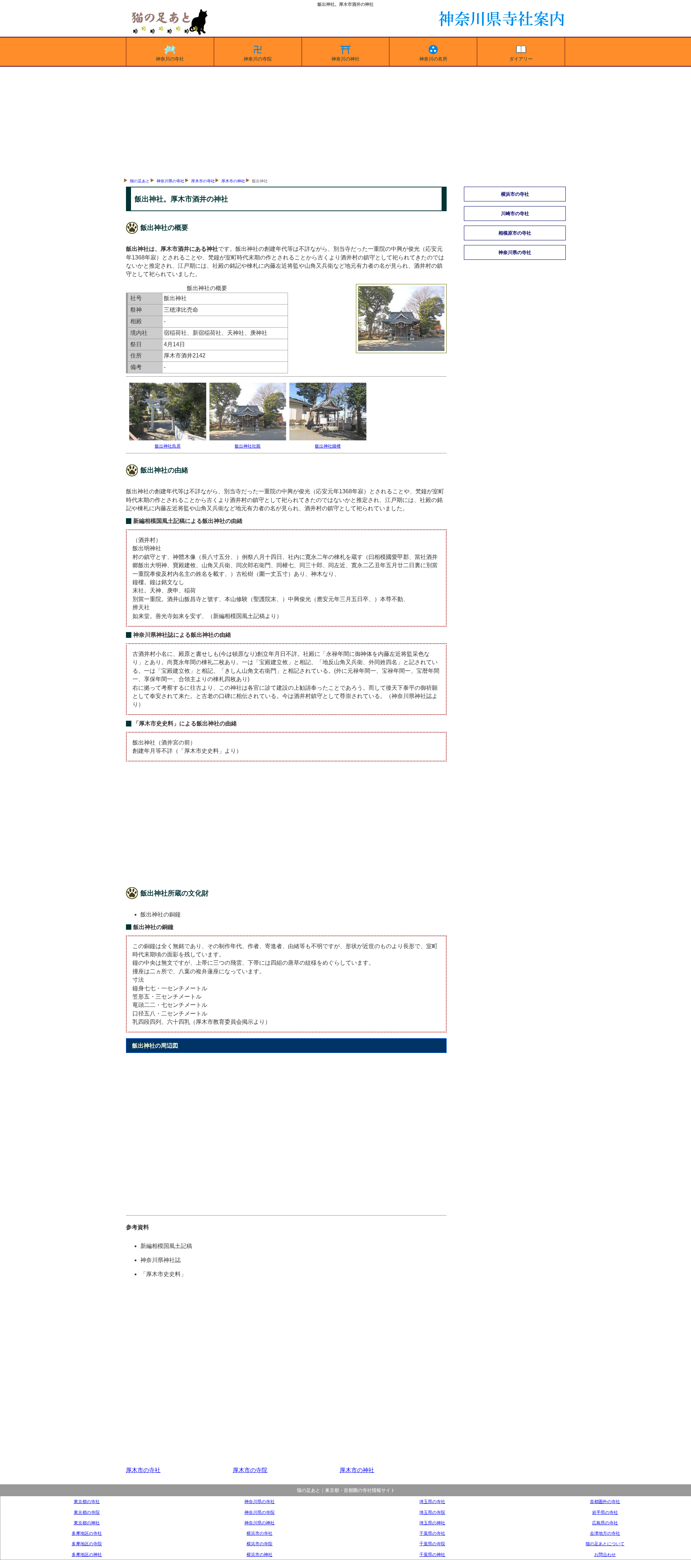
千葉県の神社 (432, 1554)
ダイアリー (521, 59)
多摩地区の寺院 (87, 1543)
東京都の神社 (87, 1522)
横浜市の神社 (259, 1554)
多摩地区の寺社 (87, 1533)
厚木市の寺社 (203, 181)
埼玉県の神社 (432, 1522)
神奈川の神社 (345, 59)
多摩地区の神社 (87, 1554)
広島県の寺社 (605, 1522)
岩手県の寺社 (605, 1512)
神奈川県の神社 (259, 1522)
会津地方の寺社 (605, 1533)
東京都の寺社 (87, 1501)
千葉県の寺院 (432, 1543)
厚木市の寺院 (250, 1470)
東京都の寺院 (87, 1512)
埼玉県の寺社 (432, 1501)
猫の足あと (140, 181)
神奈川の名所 (433, 59)
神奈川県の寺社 (170, 181)
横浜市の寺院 (259, 1543)
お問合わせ (605, 1554)
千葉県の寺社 (432, 1533)
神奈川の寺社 (170, 59)
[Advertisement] (345, 120)
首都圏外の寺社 (605, 1501)
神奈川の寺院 (258, 59)
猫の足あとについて (605, 1543)
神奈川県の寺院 (259, 1512)
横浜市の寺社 (259, 1533)
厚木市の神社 (233, 181)
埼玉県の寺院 (432, 1512)
